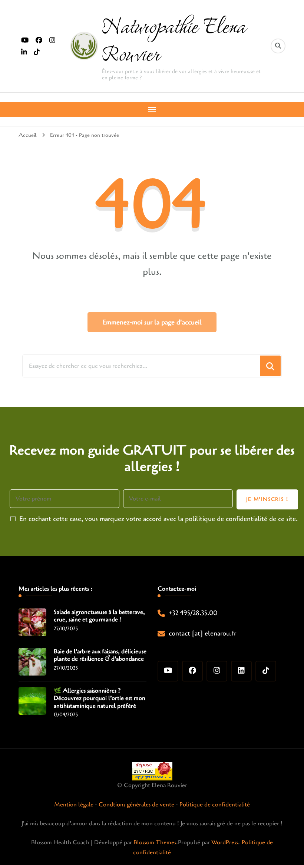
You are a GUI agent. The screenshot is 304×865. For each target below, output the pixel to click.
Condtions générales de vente (136, 804)
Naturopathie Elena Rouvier (173, 38)
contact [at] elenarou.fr (202, 633)
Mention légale (73, 804)
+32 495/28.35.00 (193, 612)
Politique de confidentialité (214, 804)
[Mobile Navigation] (152, 109)
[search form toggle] (278, 46)
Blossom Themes (154, 842)
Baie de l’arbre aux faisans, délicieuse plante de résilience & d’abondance (100, 655)
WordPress (224, 842)
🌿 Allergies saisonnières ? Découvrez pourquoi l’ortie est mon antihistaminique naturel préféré (99, 698)
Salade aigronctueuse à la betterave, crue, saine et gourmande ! (99, 616)
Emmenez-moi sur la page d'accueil (152, 322)
